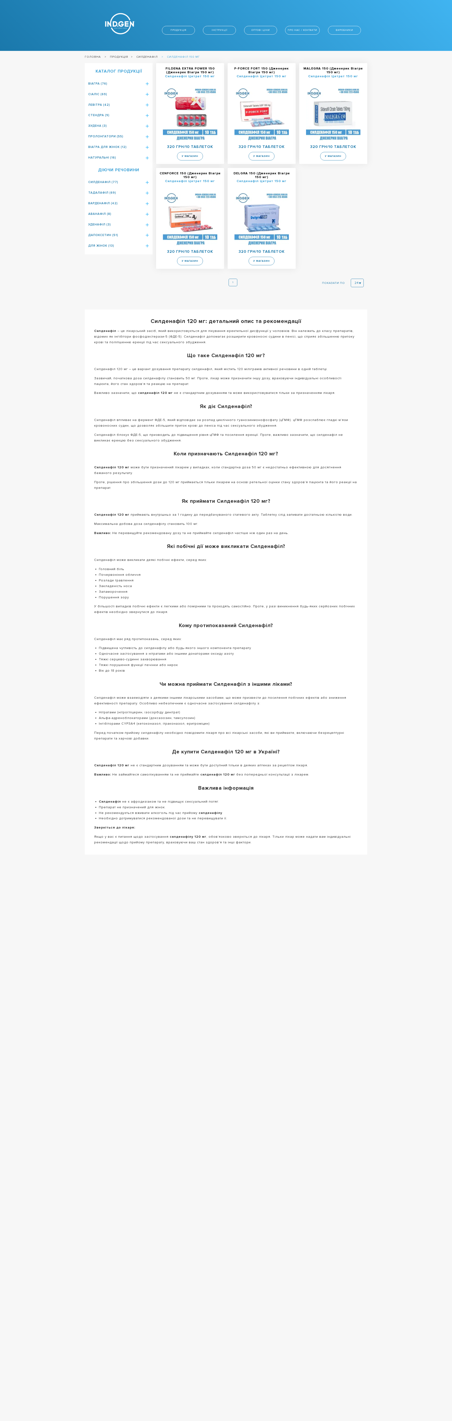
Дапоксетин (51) (103, 235)
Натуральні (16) (102, 157)
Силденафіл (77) (103, 182)
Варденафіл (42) (103, 203)
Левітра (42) (99, 105)
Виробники (344, 30)
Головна (93, 57)
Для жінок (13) (101, 246)
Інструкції (219, 30)
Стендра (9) (98, 115)
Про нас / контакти (302, 30)
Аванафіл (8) (99, 214)
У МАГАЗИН (190, 156)
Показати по (333, 283)
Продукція (178, 30)
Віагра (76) (97, 84)
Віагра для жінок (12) (107, 147)
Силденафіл (147, 57)
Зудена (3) (97, 126)
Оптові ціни (260, 30)
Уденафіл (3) (99, 224)
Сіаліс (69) (97, 94)
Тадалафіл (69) (102, 193)
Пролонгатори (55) (105, 136)
